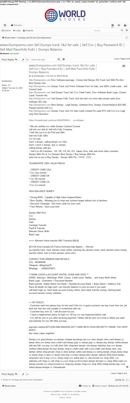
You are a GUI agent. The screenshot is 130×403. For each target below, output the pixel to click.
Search (7, 30)
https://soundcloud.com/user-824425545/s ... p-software (56, 120)
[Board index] (65, 14)
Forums (18, 25)
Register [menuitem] (126, 26)
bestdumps (7, 81)
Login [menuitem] (120, 26)
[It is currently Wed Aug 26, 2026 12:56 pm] (127, 37)
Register (30, 30)
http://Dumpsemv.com (40, 80)
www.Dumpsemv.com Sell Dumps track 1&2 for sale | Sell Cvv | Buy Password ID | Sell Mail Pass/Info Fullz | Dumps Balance (62, 47)
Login (18, 30)
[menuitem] (112, 25)
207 (9, 85)
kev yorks (14, 53)
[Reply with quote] (124, 66)
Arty (58, 394)
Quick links (6, 26)
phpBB (56, 391)
